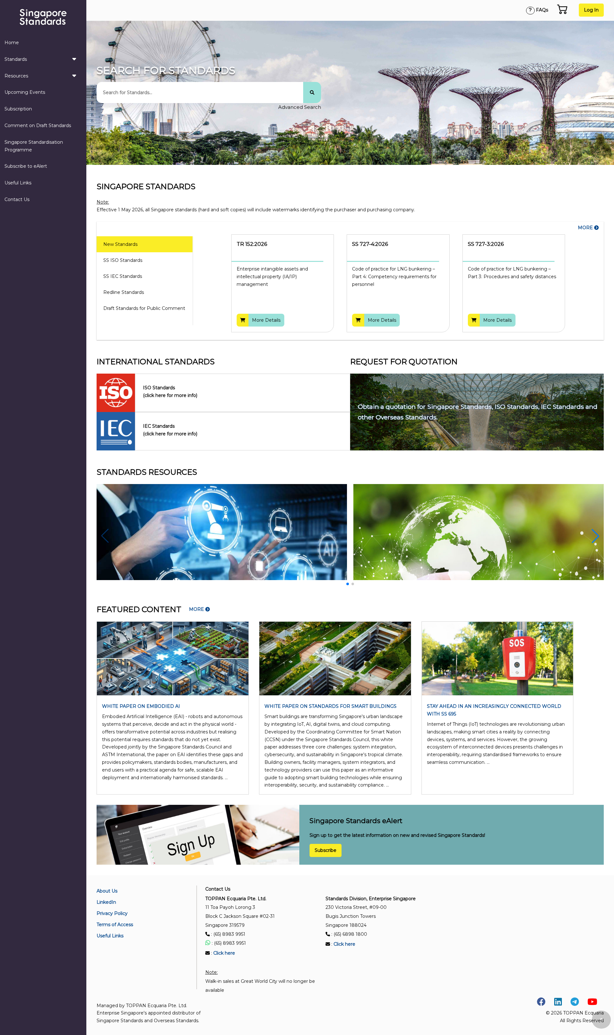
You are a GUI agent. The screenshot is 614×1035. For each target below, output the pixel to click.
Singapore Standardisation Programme (33, 146)
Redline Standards (123, 292)
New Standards (120, 244)
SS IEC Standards (122, 276)
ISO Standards (170, 391)
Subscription (18, 109)
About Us (107, 891)
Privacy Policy (112, 913)
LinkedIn (106, 902)
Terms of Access (115, 924)
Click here (224, 953)
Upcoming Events (24, 92)
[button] (595, 536)
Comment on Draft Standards (37, 125)
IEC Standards (170, 430)
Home (11, 42)
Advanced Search (299, 107)
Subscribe (325, 850)
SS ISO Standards (122, 260)
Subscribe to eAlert (25, 166)
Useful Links (17, 183)
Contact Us (16, 199)
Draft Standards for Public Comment (144, 308)
